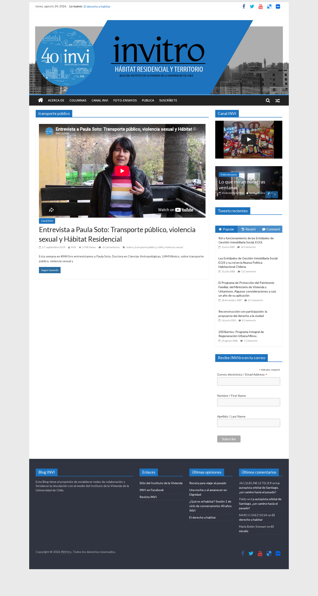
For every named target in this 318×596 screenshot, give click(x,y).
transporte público (145, 247)
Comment (273, 229)
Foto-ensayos (125, 100)
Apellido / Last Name (231, 416)
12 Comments (248, 271)
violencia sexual (174, 247)
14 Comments (248, 247)
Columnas (77, 100)
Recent (251, 229)
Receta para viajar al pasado (207, 483)
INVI (73, 247)
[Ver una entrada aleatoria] (277, 100)
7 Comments (251, 340)
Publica (148, 100)
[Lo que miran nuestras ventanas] (248, 168)
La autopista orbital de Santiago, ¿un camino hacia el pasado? (259, 487)
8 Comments (249, 320)
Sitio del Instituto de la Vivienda (161, 483)
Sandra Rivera (257, 192)
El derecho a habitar (202, 517)
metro (130, 247)
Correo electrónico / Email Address (242, 375)
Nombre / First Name (231, 395)
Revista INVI (148, 497)
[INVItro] (40, 100)
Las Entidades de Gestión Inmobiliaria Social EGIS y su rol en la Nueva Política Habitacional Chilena (248, 262)
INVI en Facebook (152, 490)
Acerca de (56, 100)
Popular (228, 229)
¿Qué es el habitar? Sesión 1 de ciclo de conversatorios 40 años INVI (130, 6)
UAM (160, 247)
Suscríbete (168, 100)
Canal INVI (100, 100)
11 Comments (255, 300)
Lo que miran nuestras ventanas (242, 184)
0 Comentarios (111, 247)
